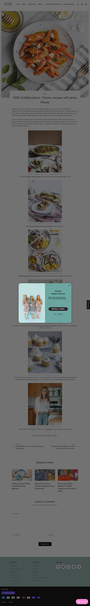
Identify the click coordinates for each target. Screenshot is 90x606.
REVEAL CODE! (58, 309)
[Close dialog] (69, 285)
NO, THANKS (58, 314)
